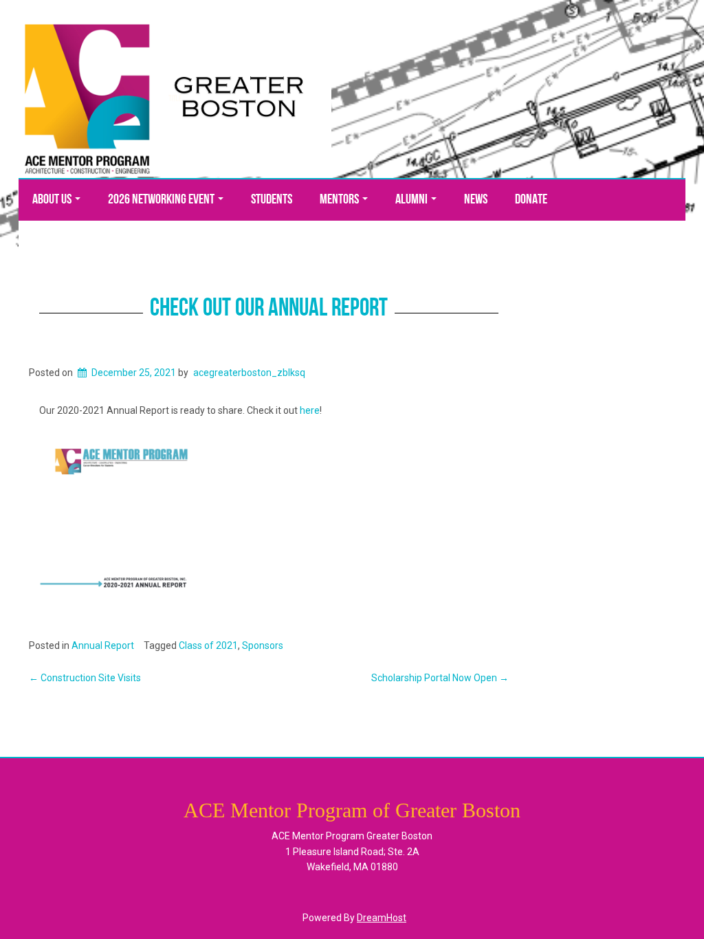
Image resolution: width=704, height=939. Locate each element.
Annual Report (103, 645)
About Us (53, 200)
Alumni (412, 200)
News (475, 200)
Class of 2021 (208, 645)
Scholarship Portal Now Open (440, 677)
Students (271, 200)
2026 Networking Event (162, 200)
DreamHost (381, 917)
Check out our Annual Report (269, 309)
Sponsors (262, 645)
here (310, 410)
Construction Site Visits (85, 677)
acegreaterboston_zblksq (249, 372)
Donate (531, 200)
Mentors (340, 200)
